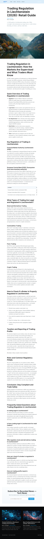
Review (23, 1)
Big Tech (18, 1)
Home (11, 1)
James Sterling (10, 18)
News (15, 1)
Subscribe (39, 1)
